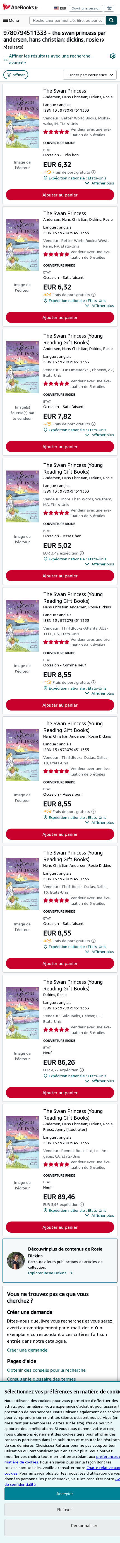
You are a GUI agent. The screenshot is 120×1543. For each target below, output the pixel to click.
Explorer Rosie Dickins (47, 1272)
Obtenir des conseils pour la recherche (46, 1370)
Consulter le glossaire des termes (41, 1379)
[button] (99, 183)
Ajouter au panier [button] (60, 195)
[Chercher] (111, 20)
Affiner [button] (19, 74)
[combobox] (67, 20)
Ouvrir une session (85, 8)
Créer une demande (27, 1350)
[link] (113, 55)
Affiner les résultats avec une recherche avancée (49, 59)
